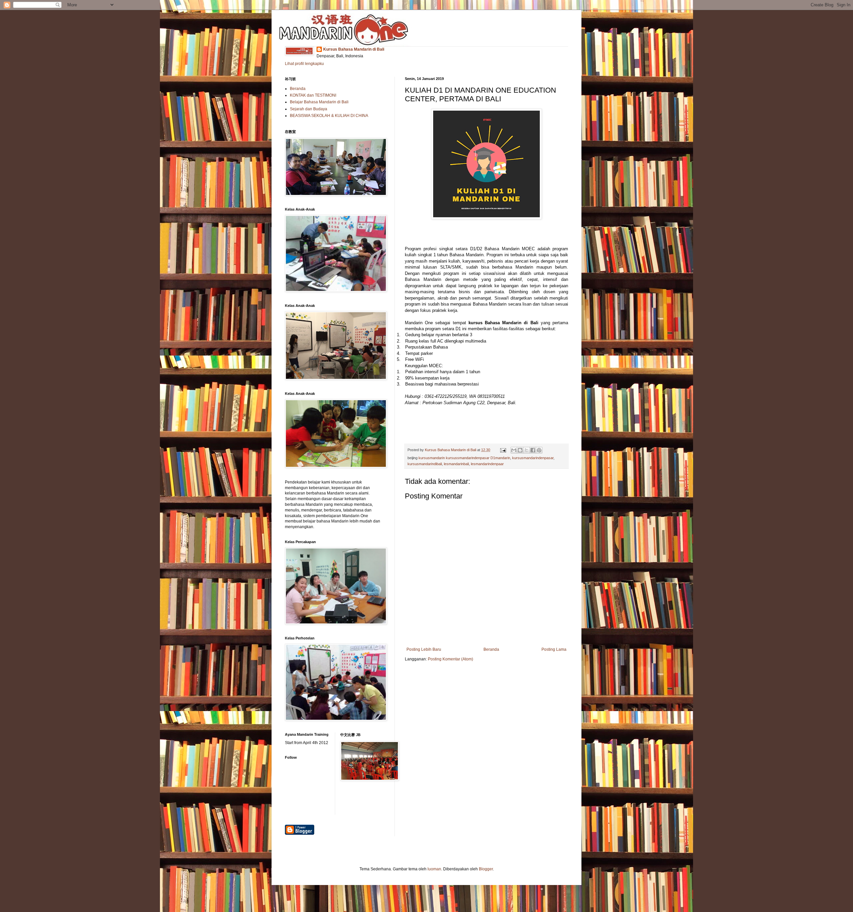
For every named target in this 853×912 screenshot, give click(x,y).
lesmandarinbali (456, 464)
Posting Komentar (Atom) (450, 659)
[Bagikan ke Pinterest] (539, 450)
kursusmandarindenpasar (532, 458)
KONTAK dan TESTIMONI (313, 95)
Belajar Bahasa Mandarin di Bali (319, 102)
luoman (434, 869)
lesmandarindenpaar (487, 464)
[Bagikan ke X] (526, 450)
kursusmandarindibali (425, 464)
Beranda (491, 649)
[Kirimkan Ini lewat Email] (513, 450)
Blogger (486, 869)
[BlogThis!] (520, 450)
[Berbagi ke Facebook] (532, 450)
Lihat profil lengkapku (304, 63)
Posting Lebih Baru (424, 649)
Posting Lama (553, 649)
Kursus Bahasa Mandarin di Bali (353, 49)
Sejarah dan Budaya (308, 109)
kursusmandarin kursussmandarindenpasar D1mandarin (464, 458)
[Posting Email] (502, 450)
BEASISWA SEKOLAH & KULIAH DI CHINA (329, 115)
